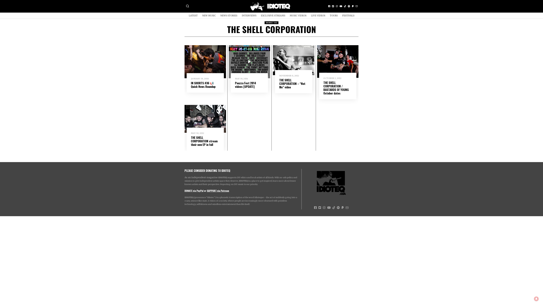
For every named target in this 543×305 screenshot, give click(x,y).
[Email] (356, 6)
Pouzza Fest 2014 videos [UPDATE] (245, 85)
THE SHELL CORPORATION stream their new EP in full (204, 141)
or (205, 190)
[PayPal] (352, 6)
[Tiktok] (345, 6)
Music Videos (298, 15)
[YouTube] (341, 6)
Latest (193, 15)
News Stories (228, 15)
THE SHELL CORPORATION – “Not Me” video (292, 83)
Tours (334, 15)
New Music (209, 15)
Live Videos (318, 15)
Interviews (249, 15)
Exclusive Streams (273, 15)
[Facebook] (329, 6)
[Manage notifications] (536, 299)
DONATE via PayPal (194, 190)
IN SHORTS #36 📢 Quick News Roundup (203, 85)
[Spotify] (349, 6)
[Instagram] (337, 6)
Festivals (348, 15)
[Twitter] (333, 6)
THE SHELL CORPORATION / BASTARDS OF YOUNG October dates (336, 87)
